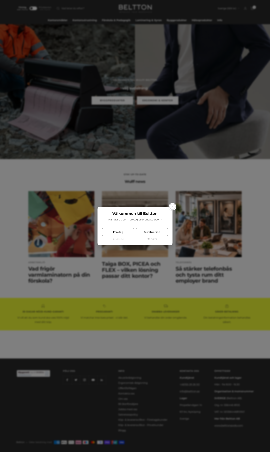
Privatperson (151, 232)
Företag (118, 232)
